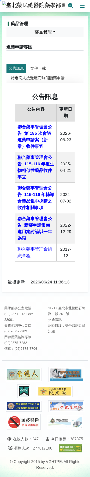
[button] (82, 468)
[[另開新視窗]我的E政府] (23, 391)
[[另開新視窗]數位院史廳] (55, 391)
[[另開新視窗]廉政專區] (65, 422)
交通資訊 (55, 320)
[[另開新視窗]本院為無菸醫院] (24, 422)
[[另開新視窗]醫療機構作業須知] (24, 406)
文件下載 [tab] (38, 68)
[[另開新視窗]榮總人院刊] (24, 375)
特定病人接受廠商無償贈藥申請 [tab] (38, 78)
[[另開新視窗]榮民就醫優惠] (66, 374)
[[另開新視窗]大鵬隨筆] (66, 406)
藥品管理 (43, 32)
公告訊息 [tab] (16, 68)
